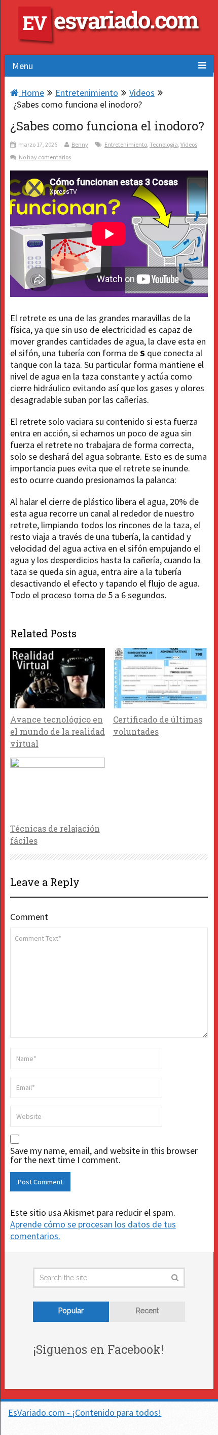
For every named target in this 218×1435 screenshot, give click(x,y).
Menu (22, 66)
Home (31, 92)
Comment (29, 916)
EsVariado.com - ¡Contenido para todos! (84, 1412)
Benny (79, 144)
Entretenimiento (86, 92)
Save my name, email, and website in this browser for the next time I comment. (104, 1155)
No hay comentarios (45, 157)
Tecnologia (164, 144)
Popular (71, 1311)
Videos (142, 92)
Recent (147, 1311)
